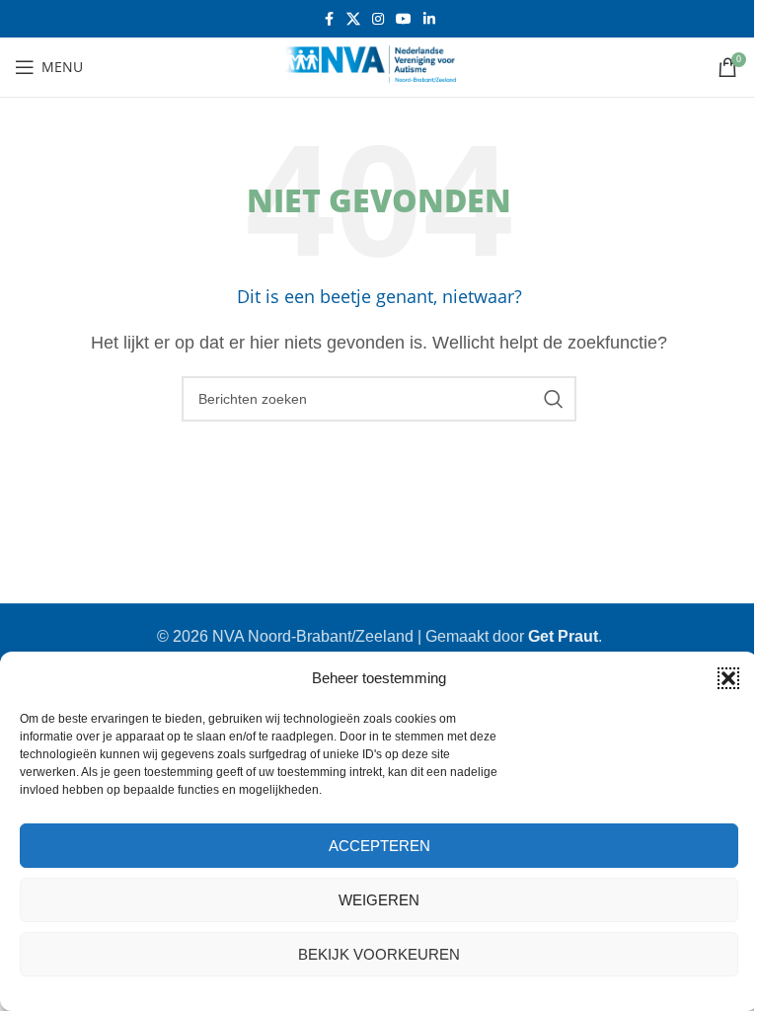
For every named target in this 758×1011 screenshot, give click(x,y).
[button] (728, 678)
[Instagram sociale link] (378, 19)
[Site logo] (379, 65)
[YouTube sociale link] (403, 19)
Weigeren (379, 900)
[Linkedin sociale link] (429, 19)
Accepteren (379, 845)
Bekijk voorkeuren (379, 954)
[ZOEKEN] (553, 399)
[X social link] (353, 19)
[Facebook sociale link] (329, 19)
